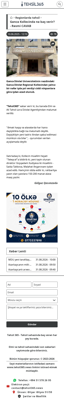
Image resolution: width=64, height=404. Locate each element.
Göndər (32, 324)
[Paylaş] (52, 43)
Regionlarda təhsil (27, 17)
